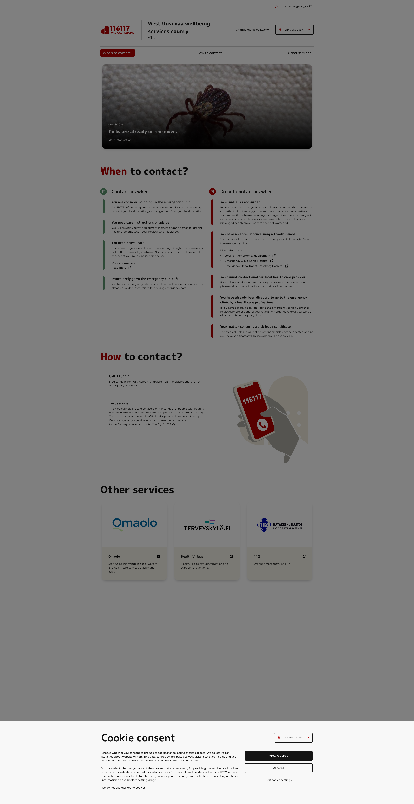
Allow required (278, 755)
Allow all (278, 768)
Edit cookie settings (279, 780)
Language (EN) (293, 737)
